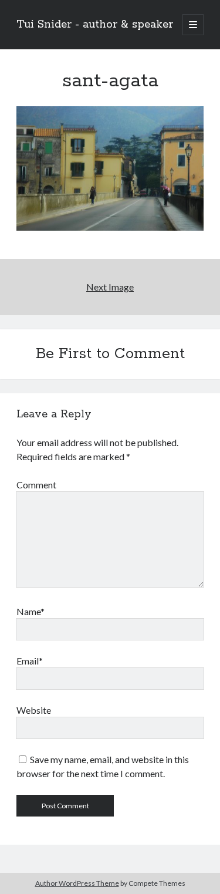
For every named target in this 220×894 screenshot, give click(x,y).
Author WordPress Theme (77, 883)
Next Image (110, 286)
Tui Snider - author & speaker (94, 25)
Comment (36, 484)
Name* (30, 611)
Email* (29, 660)
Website (33, 710)
